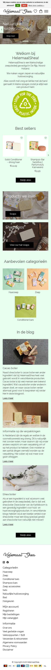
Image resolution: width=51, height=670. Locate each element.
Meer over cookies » (36, 6)
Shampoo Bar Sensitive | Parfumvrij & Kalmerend (37, 163)
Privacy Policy (10, 646)
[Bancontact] (14, 666)
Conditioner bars (25, 320)
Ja (18, 6)
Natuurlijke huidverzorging (16, 593)
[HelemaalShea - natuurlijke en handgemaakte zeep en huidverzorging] (18, 11)
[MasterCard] (5, 666)
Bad (5, 597)
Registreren (8, 610)
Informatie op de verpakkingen (21, 431)
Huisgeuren (8, 601)
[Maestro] (23, 666)
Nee (24, 6)
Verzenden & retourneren (15, 638)
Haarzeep (13, 292)
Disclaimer (8, 649)
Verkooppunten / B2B (14, 635)
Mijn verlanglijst (10, 618)
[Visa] (10, 666)
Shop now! (40, 36)
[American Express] (18, 666)
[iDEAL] (31, 666)
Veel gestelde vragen (13, 631)
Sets (5, 590)
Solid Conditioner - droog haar (13, 160)
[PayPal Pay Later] (40, 666)
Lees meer (8, 398)
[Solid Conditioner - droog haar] (13, 146)
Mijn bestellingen (11, 614)
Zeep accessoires (11, 586)
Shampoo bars (10, 583)
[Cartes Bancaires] (27, 666)
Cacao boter (10, 368)
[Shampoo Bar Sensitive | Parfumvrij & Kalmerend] (37, 146)
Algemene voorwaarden (15, 642)
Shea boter (9, 494)
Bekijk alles (25, 180)
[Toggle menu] (46, 11)
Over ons (7, 627)
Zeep (37, 292)
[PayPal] (36, 666)
